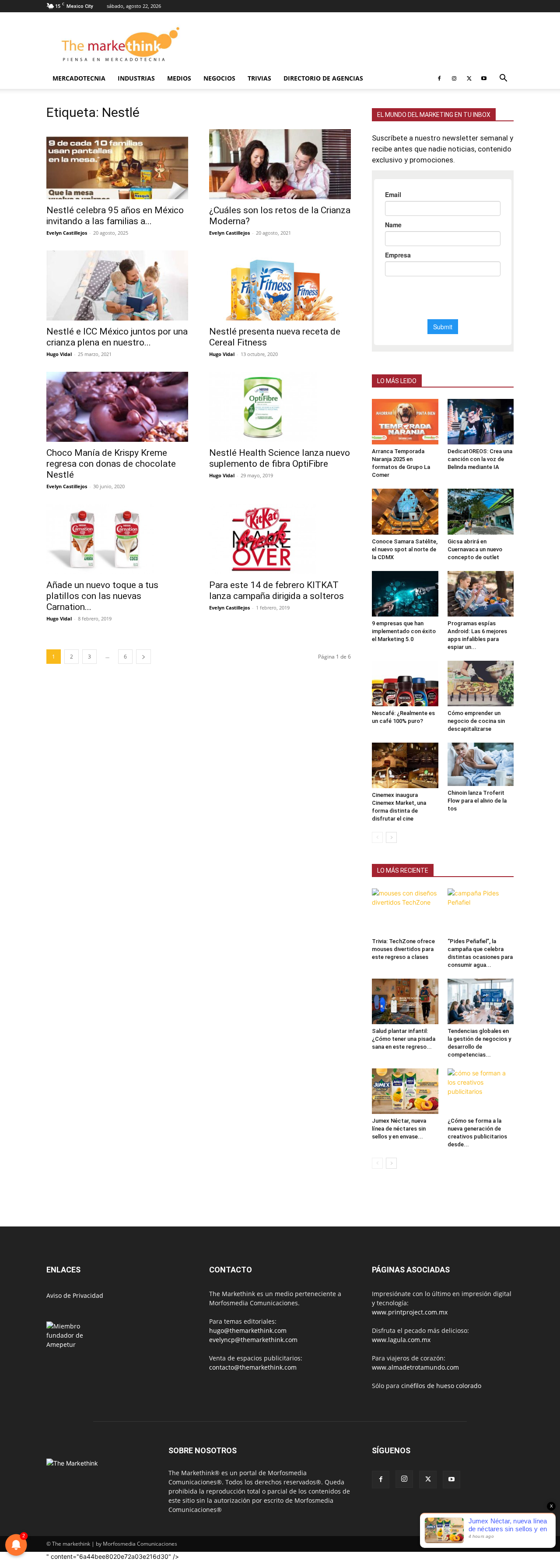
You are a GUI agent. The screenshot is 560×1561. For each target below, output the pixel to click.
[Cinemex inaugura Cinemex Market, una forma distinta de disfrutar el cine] (405, 765)
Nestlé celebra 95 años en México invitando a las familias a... (115, 215)
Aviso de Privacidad (74, 1295)
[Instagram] (454, 78)
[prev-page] (377, 837)
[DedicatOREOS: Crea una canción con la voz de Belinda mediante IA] (481, 421)
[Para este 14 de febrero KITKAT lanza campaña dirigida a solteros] (280, 539)
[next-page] (143, 656)
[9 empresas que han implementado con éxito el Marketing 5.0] (405, 594)
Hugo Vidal (59, 354)
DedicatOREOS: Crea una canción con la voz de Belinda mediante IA (480, 459)
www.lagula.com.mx (401, 1339)
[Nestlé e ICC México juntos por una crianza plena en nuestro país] (117, 285)
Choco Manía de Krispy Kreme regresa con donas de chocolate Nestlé (111, 464)
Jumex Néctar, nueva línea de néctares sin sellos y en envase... (399, 1128)
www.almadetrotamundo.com (415, 1367)
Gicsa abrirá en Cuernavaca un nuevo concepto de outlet (475, 549)
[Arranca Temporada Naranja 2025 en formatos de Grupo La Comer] (405, 421)
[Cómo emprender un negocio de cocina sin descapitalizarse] (481, 683)
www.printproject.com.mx (410, 1312)
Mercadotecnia (78, 78)
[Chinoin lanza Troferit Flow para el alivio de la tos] (481, 764)
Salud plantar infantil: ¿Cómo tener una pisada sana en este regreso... (403, 1039)
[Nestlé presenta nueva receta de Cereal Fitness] (280, 285)
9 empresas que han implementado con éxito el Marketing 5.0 (404, 631)
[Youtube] (483, 78)
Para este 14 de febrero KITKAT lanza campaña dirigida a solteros (276, 590)
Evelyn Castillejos (66, 232)
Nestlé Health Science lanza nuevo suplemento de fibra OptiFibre (279, 458)
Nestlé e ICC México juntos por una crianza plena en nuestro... (117, 337)
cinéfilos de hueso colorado (441, 1385)
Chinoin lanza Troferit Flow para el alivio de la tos (477, 800)
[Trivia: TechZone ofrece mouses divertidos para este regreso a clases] (405, 911)
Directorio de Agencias (323, 78)
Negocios (219, 78)
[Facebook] (439, 78)
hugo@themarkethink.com (248, 1330)
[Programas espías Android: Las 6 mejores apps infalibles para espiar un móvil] (481, 594)
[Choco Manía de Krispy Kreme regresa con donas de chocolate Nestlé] (117, 407)
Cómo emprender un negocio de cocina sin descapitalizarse (476, 721)
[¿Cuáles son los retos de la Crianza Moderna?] (280, 164)
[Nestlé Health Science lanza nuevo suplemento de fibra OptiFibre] (280, 407)
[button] (503, 79)
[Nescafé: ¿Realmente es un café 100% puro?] (405, 683)
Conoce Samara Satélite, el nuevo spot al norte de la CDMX (405, 549)
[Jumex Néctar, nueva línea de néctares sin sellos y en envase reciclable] (405, 1091)
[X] (469, 78)
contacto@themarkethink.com (253, 1367)
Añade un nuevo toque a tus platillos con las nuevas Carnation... (102, 596)
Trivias (259, 78)
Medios (179, 78)
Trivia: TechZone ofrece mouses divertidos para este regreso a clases (403, 949)
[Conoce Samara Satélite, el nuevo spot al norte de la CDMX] (405, 511)
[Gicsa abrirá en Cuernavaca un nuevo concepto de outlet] (481, 511)
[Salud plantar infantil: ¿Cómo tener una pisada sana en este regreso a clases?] (405, 1001)
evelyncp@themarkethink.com (253, 1339)
